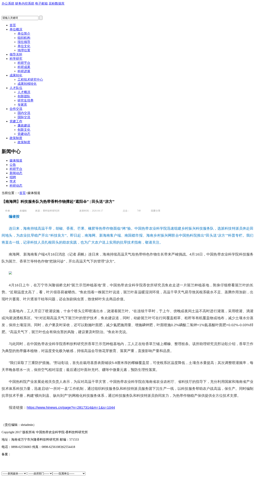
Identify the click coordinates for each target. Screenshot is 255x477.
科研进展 (24, 71)
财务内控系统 (24, 3)
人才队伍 (16, 88)
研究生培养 (25, 100)
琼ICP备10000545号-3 (26, 454)
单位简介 (24, 33)
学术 (13, 181)
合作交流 (16, 108)
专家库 (22, 104)
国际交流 (24, 117)
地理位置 (24, 50)
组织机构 (24, 37)
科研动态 (16, 185)
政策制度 (16, 138)
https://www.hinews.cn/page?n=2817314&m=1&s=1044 (71, 408)
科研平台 (24, 62)
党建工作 (16, 121)
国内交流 (24, 113)
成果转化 (16, 75)
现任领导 (24, 42)
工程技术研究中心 (30, 79)
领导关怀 (16, 54)
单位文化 (24, 46)
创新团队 (24, 96)
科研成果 (24, 67)
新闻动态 (16, 173)
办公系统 (8, 3)
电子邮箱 (41, 3)
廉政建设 (24, 125)
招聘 (13, 177)
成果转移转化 (27, 83)
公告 (13, 164)
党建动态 (24, 134)
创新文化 (24, 129)
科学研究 (16, 58)
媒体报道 (16, 160)
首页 (13, 25)
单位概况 (16, 29)
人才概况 (24, 92)
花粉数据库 (57, 3)
